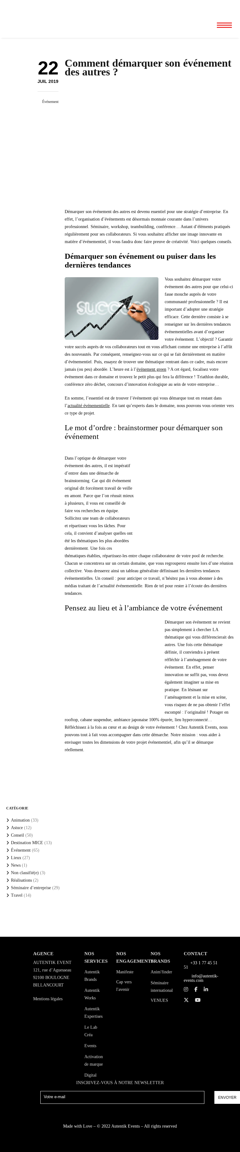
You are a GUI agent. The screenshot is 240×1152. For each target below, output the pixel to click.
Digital (90, 1075)
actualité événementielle (89, 405)
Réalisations (21, 880)
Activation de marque (93, 1060)
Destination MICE (27, 842)
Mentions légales (47, 999)
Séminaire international (162, 987)
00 (203, 6)
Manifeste (124, 972)
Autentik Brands (92, 976)
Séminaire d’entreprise (31, 887)
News (16, 865)
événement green (151, 369)
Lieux (16, 857)
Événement (50, 101)
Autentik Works (92, 994)
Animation (20, 820)
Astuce (17, 827)
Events (90, 1045)
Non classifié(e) (25, 872)
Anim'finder (161, 972)
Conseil (17, 835)
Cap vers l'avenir (124, 986)
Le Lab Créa (90, 1031)
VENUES (159, 1000)
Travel (16, 895)
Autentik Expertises (93, 1013)
